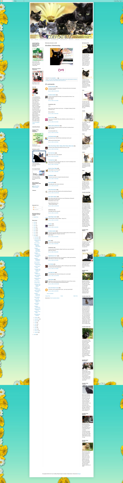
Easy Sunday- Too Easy (37, 298)
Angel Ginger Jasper (52, 216)
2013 (35, 228)
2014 (35, 227)
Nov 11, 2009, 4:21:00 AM (53, 100)
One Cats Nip (51, 182)
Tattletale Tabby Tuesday (37, 309)
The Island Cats (51, 160)
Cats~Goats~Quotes (52, 196)
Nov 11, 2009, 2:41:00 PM (53, 220)
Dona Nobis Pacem (36, 304)
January (36, 332)
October (36, 317)
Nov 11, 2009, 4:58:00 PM (53, 252)
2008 (35, 334)
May (35, 325)
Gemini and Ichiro (51, 86)
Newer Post (47, 296)
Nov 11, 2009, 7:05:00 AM (53, 164)
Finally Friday (37, 282)
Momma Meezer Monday (37, 241)
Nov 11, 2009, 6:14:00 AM (53, 132)
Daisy (49, 240)
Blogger (79, 473)
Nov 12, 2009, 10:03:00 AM (53, 283)
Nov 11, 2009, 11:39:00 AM (53, 205)
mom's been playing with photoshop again (57, 79)
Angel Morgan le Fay (63, 39)
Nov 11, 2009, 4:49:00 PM (53, 243)
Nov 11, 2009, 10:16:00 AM (53, 192)
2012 (35, 230)
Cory (49, 79)
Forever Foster (51, 117)
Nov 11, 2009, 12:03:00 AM (53, 91)
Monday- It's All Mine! (37, 312)
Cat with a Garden (52, 94)
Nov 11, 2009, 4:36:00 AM (53, 113)
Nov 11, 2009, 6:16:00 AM (53, 142)
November (37, 238)
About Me (36, 39)
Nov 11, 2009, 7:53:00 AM (53, 178)
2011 (35, 232)
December (37, 237)
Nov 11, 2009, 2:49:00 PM (53, 227)
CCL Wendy (50, 264)
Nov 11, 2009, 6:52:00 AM (53, 156)
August (36, 320)
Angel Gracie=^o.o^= (52, 255)
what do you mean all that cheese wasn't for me (57, 80)
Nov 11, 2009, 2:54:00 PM (53, 236)
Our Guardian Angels (54, 39)
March (36, 329)
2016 (35, 223)
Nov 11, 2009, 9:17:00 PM (53, 268)
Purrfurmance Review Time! (37, 264)
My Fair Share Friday (37, 267)
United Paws (77, 39)
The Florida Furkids (52, 136)
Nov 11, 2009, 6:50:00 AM (53, 149)
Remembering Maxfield (37, 315)
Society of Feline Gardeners (44, 39)
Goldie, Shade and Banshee (53, 125)
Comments (36, 209)
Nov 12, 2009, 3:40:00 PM (53, 291)
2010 (35, 233)
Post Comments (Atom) (54, 298)
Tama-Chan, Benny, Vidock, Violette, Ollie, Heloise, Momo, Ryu (60, 145)
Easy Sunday (37, 242)
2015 (35, 225)
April (36, 327)
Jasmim (50, 223)
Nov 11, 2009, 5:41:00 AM (53, 121)
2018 (35, 222)
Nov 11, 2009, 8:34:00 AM (53, 185)
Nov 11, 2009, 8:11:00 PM (53, 260)
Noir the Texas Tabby (52, 168)
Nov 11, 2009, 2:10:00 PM (53, 213)
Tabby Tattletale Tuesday (37, 256)
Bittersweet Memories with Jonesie (37, 245)
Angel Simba (50, 279)
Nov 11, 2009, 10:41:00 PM (53, 275)
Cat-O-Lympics (83, 39)
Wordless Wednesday (37, 254)
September (37, 319)
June (36, 324)
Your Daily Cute (51, 272)
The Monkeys (51, 175)
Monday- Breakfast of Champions (37, 259)
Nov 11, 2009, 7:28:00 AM (53, 171)
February (36, 330)
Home (32, 39)
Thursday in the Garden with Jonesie (37, 270)
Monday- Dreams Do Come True (37, 294)
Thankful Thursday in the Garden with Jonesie (37, 250)
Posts (35, 207)
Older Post (75, 296)
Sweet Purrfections (52, 189)
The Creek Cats (51, 152)
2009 (35, 235)
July (35, 322)
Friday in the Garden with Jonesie (37, 300)
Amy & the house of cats (53, 287)
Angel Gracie (71, 39)
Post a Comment (50, 293)
